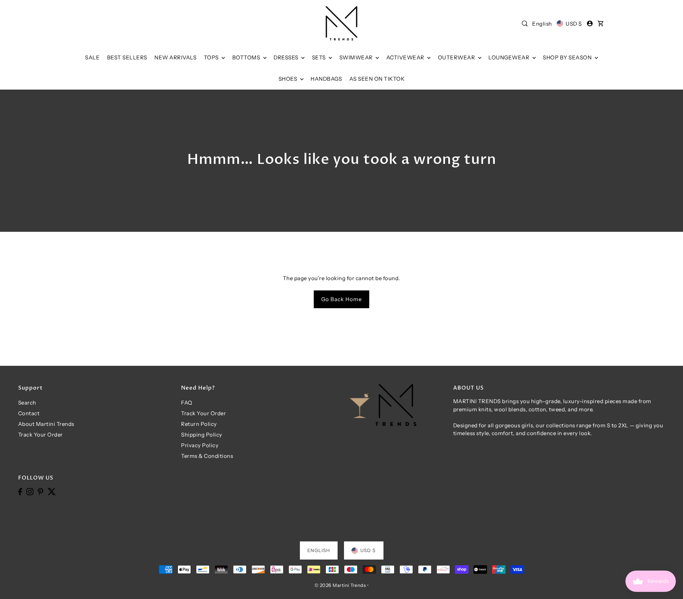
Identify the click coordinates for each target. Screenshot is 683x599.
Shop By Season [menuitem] (568, 57)
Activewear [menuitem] (406, 57)
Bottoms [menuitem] (246, 57)
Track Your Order (40, 434)
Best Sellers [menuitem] (127, 57)
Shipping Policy (201, 434)
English (542, 23)
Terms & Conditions (207, 456)
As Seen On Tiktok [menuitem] (377, 78)
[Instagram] (29, 491)
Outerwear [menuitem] (457, 57)
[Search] (524, 23)
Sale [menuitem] (92, 57)
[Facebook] (20, 491)
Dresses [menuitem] (287, 57)
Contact (29, 413)
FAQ (186, 402)
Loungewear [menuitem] (509, 57)
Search (27, 402)
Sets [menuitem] (319, 57)
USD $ (574, 23)
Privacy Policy (199, 445)
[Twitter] (52, 491)
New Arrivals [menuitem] (175, 57)
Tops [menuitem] (212, 57)
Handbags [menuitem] (326, 78)
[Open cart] (600, 23)
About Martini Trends (46, 424)
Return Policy (199, 424)
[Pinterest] (40, 491)
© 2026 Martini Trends (340, 585)
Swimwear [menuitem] (356, 57)
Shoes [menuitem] (288, 78)
